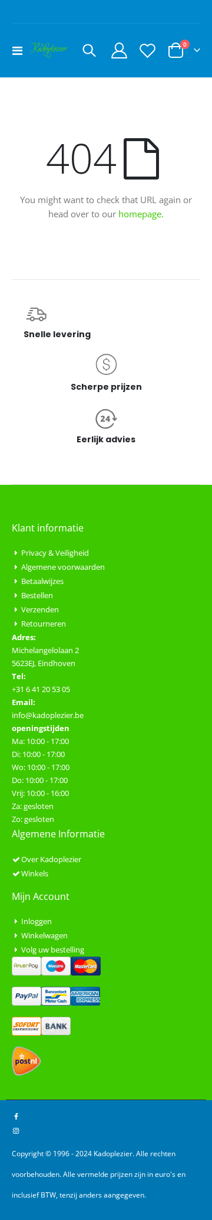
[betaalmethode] (56, 965)
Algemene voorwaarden (63, 567)
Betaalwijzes (42, 581)
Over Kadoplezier (51, 859)
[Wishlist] (147, 50)
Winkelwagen (44, 935)
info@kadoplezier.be (48, 715)
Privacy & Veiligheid (55, 552)
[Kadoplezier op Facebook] (16, 1116)
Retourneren (43, 623)
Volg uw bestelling (52, 949)
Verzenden (40, 609)
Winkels (34, 873)
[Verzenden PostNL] (26, 1060)
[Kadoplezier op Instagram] (16, 1130)
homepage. (141, 214)
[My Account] (119, 50)
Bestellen (37, 595)
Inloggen (36, 921)
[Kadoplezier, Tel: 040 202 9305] (49, 50)
